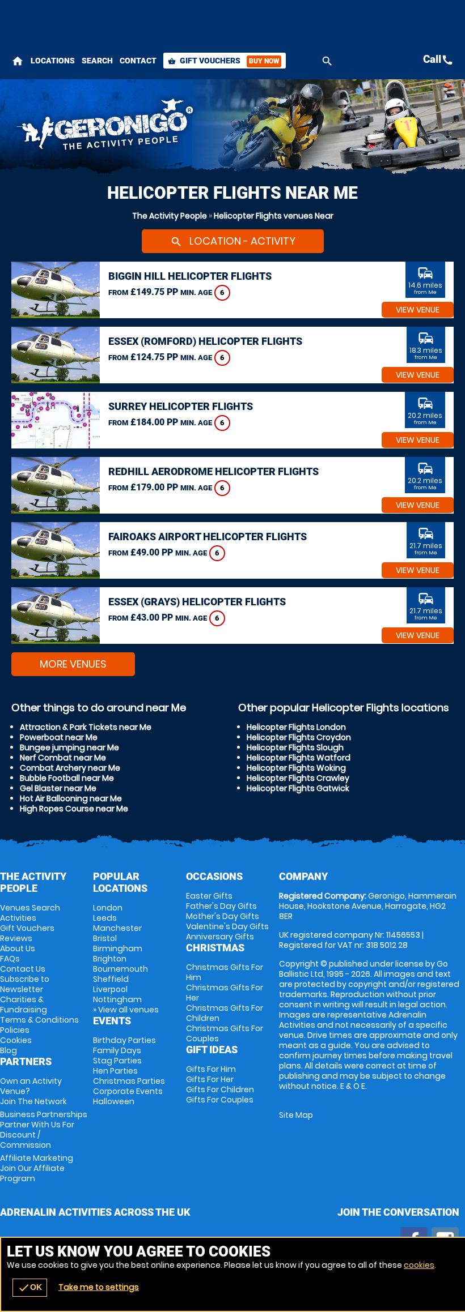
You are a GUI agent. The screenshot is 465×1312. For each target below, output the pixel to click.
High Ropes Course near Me (74, 808)
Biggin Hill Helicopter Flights (190, 276)
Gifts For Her (210, 1079)
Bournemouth (120, 969)
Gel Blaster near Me (58, 788)
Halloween (113, 1101)
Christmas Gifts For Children (224, 1013)
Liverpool (110, 989)
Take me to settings (98, 1287)
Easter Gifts (209, 895)
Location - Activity (232, 241)
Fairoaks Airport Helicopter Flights (207, 536)
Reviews (16, 938)
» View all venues (126, 1009)
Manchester (117, 928)
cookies (419, 1265)
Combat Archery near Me (70, 767)
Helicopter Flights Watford (298, 757)
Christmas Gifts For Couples (224, 1033)
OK (30, 1287)
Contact (138, 60)
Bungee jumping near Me (69, 747)
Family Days (117, 1050)
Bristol (105, 938)
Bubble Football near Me (67, 778)
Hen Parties (115, 1070)
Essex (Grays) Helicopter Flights (197, 602)
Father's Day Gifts (221, 906)
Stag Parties (117, 1060)
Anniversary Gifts (220, 936)
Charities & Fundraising (23, 1004)
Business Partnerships (43, 1130)
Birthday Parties (124, 1040)
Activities (18, 918)
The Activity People (169, 215)
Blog (8, 1050)
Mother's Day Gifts (222, 916)
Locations (53, 60)
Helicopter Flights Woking (296, 767)
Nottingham (117, 999)
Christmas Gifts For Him (224, 972)
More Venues (73, 664)
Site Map (296, 1115)
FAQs (10, 958)
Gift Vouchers (223, 60)
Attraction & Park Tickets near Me (85, 727)
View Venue (417, 309)
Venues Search (30, 907)
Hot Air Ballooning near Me (71, 798)
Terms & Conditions (39, 1019)
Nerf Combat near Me (63, 757)
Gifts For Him (211, 1069)
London (107, 907)
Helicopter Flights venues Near (273, 215)
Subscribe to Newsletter (24, 984)
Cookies (16, 1040)
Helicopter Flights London (296, 727)
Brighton (109, 958)
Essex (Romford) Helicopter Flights (205, 341)
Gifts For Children (220, 1089)
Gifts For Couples (219, 1099)
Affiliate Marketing (36, 1168)
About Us (17, 948)
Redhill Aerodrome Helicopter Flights (213, 471)
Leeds (105, 918)
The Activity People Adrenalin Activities (155, 127)
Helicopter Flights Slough (295, 747)
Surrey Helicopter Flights (180, 406)
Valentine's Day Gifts (227, 926)
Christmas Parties (129, 1081)
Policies (14, 1030)
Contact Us (22, 969)
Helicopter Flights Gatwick (298, 788)
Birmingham (117, 948)
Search (97, 60)
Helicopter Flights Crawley (298, 778)
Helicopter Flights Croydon (299, 737)
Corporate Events (128, 1091)
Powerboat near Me (59, 737)
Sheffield (111, 979)
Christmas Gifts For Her (224, 992)
